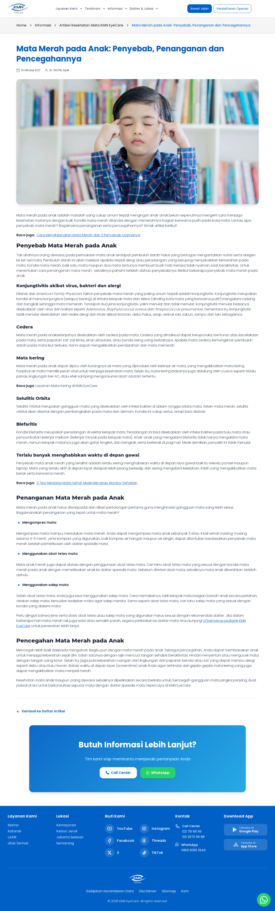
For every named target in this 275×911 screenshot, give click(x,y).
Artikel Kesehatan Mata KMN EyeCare (91, 25)
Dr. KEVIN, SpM (59, 70)
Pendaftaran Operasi (232, 8)
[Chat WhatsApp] (264, 900)
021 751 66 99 (192, 831)
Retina (13, 825)
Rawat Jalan (200, 8)
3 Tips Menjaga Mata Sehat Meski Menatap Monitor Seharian (87, 482)
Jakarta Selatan (69, 837)
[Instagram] (144, 828)
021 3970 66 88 (193, 837)
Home (21, 25)
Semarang (65, 843)
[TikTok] (144, 852)
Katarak (14, 831)
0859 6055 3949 (193, 850)
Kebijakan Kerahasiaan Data (110, 891)
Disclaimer (148, 891)
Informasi (43, 25)
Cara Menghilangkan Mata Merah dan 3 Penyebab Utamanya (88, 235)
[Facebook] (109, 840)
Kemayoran (66, 825)
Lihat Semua (18, 843)
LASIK (12, 837)
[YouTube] (109, 828)
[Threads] (144, 840)
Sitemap (169, 891)
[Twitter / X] (109, 852)
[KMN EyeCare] (18, 8)
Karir (185, 891)
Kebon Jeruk (67, 831)
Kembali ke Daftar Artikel (43, 711)
